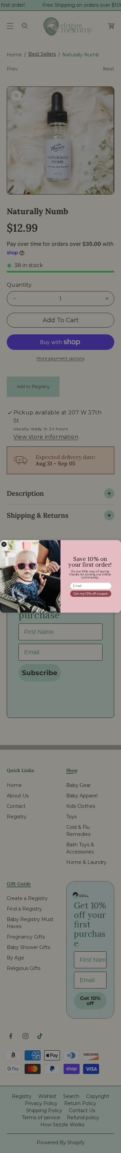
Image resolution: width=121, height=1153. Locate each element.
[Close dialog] (4, 544)
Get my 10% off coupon (91, 594)
